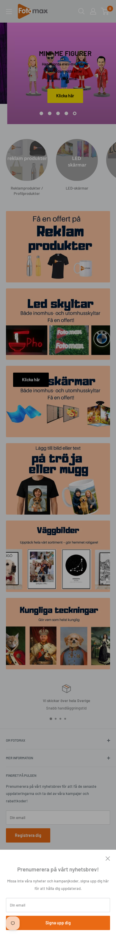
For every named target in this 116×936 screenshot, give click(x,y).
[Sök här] (81, 11)
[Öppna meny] (9, 11)
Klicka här (58, 95)
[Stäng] (108, 858)
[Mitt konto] (93, 11)
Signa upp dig (58, 922)
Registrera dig (28, 835)
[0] (105, 11)
